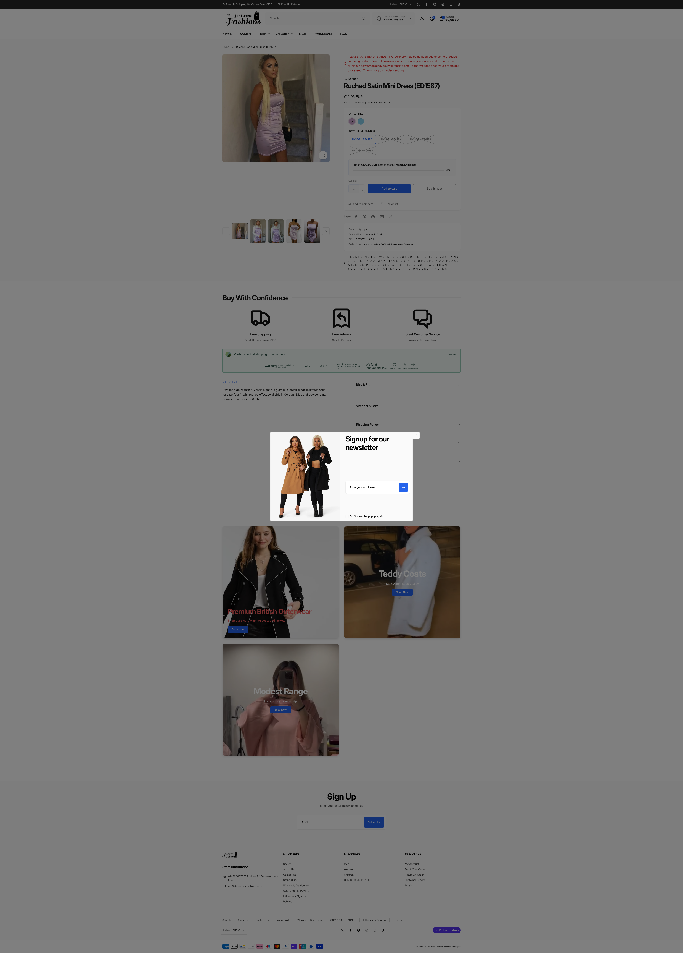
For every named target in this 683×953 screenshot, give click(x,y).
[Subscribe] (403, 487)
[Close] (416, 435)
